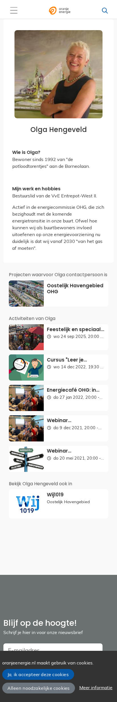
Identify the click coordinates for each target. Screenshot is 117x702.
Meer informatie (95, 687)
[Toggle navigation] (13, 10)
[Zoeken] (104, 10)
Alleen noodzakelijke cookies (38, 688)
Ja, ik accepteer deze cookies (38, 674)
